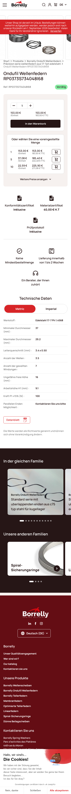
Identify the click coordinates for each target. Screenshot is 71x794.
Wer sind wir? (11, 658)
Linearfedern (10, 711)
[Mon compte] (49, 4)
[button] (22, 520)
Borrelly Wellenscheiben (17, 685)
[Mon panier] (55, 4)
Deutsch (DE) (35, 633)
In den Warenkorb (35, 123)
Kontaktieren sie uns (15, 669)
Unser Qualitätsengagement (20, 653)
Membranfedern (12, 701)
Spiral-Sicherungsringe (17, 716)
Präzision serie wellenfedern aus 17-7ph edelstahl (32, 64)
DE (61, 5)
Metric (20, 309)
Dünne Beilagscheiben (16, 721)
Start (6, 61)
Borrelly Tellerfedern (15, 695)
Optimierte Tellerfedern (17, 706)
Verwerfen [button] (56, 31)
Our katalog (10, 664)
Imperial (51, 309)
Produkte (18, 61)
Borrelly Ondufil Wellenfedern (44, 61)
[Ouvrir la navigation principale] (4, 4)
